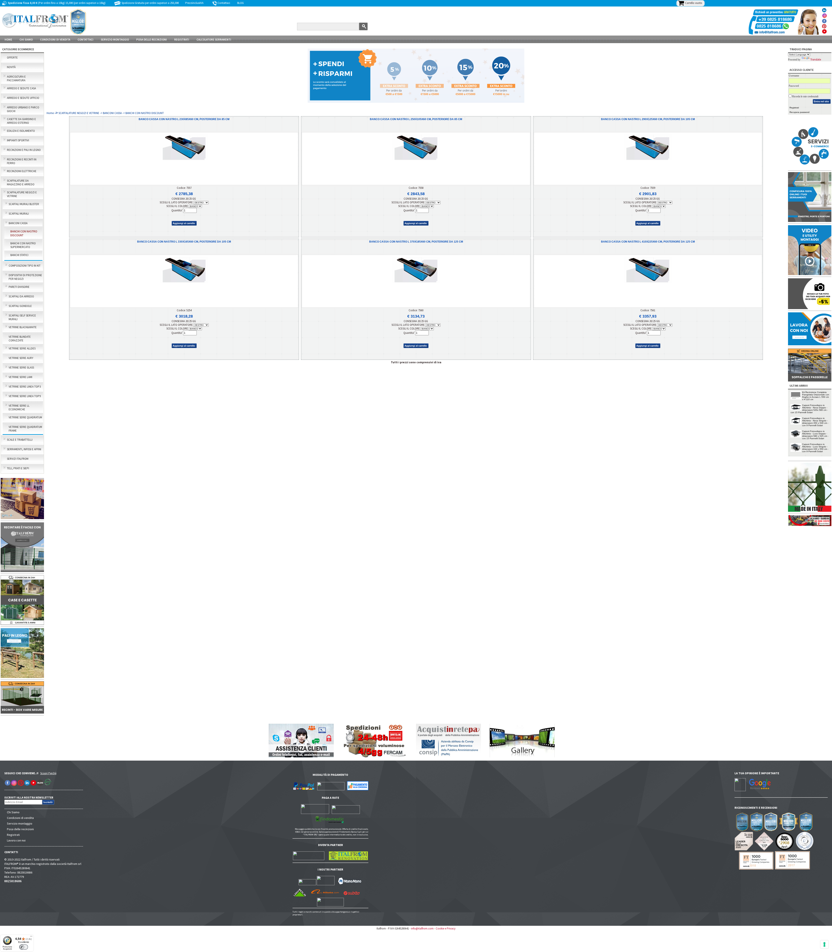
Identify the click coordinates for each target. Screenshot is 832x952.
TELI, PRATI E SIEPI (18, 468)
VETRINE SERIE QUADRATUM (25, 417)
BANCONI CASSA (18, 223)
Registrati (181, 39)
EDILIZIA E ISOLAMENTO (21, 131)
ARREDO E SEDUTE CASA (21, 88)
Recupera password (799, 112)
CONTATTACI (85, 39)
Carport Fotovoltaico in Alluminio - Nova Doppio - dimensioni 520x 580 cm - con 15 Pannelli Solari (809, 409)
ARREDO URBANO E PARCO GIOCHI (23, 109)
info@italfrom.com (422, 928)
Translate (815, 59)
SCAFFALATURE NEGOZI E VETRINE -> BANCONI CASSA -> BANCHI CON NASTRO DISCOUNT (111, 113)
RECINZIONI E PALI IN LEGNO (24, 150)
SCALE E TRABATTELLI (19, 440)
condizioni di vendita (55, 39)
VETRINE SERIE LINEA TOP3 (25, 386)
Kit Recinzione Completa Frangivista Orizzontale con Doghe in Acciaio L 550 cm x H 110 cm (815, 396)
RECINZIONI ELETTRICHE (21, 171)
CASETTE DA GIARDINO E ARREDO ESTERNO (21, 121)
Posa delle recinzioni (20, 829)
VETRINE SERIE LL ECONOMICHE (19, 407)
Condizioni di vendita (20, 818)
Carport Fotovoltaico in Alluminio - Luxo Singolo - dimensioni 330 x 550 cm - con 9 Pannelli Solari (815, 448)
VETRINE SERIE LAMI (20, 377)
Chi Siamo (13, 812)
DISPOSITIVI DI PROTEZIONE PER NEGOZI (25, 277)
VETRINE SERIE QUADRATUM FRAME (25, 428)
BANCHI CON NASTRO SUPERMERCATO (23, 245)
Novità (11, 67)
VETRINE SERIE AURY (21, 358)
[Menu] (31, 937)
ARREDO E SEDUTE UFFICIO (23, 98)
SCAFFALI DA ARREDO (21, 296)
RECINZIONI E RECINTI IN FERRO (21, 161)
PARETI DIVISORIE (19, 287)
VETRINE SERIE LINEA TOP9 (25, 396)
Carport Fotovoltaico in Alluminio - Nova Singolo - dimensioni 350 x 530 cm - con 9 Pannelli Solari (815, 422)
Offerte (12, 57)
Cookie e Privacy (445, 928)
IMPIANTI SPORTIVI (18, 140)
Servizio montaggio (19, 823)
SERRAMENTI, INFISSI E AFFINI (24, 449)
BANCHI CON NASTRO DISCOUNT (23, 233)
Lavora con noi (16, 840)
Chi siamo (26, 39)
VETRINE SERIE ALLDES (22, 348)
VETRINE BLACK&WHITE (23, 327)
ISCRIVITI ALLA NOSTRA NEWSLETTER (31, 797)
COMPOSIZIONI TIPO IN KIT (25, 265)
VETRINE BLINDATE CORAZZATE (20, 338)
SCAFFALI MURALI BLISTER (24, 204)
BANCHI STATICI (19, 255)
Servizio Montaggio (115, 39)
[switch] (23, 947)
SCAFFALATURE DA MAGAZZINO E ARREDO (20, 182)
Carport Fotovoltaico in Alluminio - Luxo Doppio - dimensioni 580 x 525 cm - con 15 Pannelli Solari (815, 435)
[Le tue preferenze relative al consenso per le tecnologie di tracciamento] (824, 944)
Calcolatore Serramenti (214, 39)
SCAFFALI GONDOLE (20, 306)
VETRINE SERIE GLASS (21, 367)
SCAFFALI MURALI (19, 213)
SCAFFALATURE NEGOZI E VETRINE (22, 194)
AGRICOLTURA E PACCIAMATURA (16, 78)
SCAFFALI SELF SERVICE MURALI (22, 317)
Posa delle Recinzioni (151, 39)
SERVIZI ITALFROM (17, 459)
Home (8, 39)
